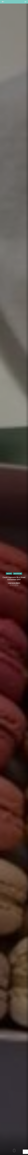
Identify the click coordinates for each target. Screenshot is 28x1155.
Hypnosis (9, 573)
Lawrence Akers (14, 583)
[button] (25, 2)
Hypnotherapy (17, 573)
